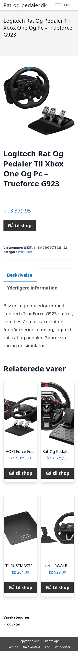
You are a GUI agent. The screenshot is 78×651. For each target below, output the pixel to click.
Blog (47, 647)
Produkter (25, 252)
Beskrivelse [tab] (19, 275)
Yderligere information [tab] (32, 288)
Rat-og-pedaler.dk (25, 5)
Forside (13, 647)
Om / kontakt (31, 647)
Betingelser (62, 647)
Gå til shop (19, 225)
